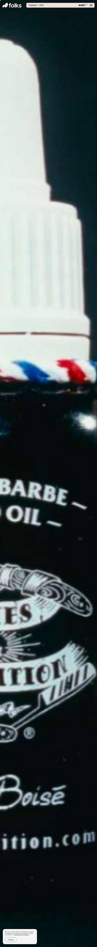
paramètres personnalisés (22, 934)
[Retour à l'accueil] (12, 5)
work (83, 5)
